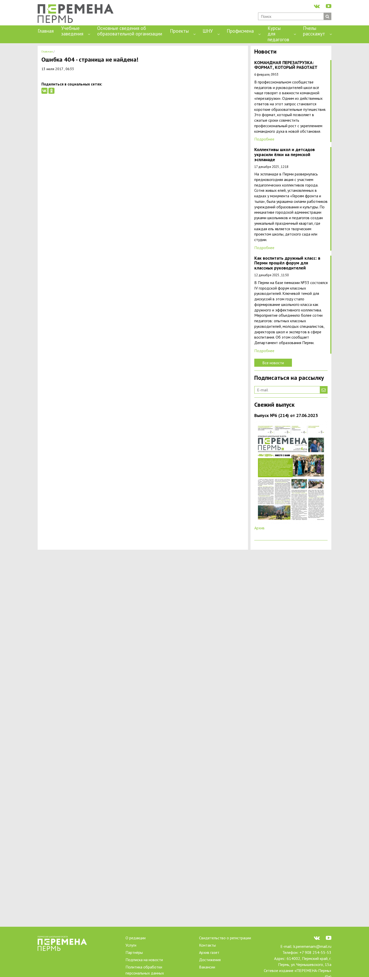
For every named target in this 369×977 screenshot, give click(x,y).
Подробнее (264, 139)
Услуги (131, 945)
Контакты (207, 945)
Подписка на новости (144, 959)
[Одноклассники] (51, 91)
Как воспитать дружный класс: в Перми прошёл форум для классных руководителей (287, 263)
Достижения (210, 959)
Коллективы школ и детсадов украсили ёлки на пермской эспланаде (284, 154)
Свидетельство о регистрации (225, 937)
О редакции (136, 937)
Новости (265, 51)
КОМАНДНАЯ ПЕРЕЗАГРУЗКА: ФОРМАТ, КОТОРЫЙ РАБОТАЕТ (286, 65)
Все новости (273, 362)
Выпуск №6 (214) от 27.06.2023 (286, 415)
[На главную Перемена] (77, 14)
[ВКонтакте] (44, 91)
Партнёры (134, 952)
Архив (259, 527)
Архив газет (209, 952)
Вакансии (207, 966)
